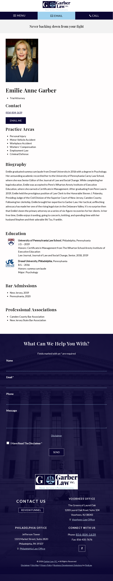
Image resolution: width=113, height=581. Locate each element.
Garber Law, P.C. (51, 561)
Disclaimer (56, 435)
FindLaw (88, 565)
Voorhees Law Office (83, 519)
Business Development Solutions (68, 565)
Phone (10, 393)
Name (9, 360)
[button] (18, 15)
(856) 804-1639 (14, 112)
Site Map (35, 565)
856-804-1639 (86, 534)
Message (11, 410)
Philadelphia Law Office (32, 548)
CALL (95, 15)
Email (10, 377)
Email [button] (58, 15)
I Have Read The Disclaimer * (26, 443)
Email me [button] (16, 120)
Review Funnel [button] (31, 510)
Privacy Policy (46, 565)
